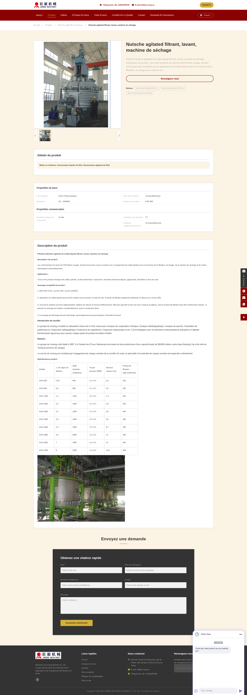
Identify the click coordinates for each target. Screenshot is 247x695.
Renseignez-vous (170, 78)
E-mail (128, 580)
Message (64, 595)
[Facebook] (37, 679)
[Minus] (240, 634)
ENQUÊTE (206, 5)
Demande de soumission (162, 15)
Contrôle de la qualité (122, 15)
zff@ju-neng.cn (148, 5)
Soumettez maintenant (76, 623)
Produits (51, 15)
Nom (62, 565)
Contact (141, 15)
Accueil (84, 660)
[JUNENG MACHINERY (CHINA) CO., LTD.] (45, 5)
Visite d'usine (100, 15)
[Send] (241, 691)
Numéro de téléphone (69, 580)
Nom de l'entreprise (133, 565)
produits (85, 668)
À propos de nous (89, 664)
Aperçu (39, 15)
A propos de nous (80, 15)
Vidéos (63, 15)
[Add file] (196, 691)
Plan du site (86, 680)
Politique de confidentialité (92, 676)
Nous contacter (88, 672)
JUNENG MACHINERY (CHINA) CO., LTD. (120, 691)
